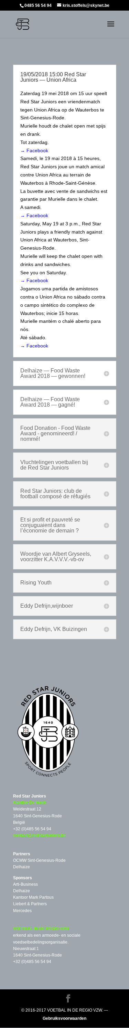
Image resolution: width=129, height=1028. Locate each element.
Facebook (37, 150)
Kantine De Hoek (29, 802)
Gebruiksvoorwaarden (64, 1018)
